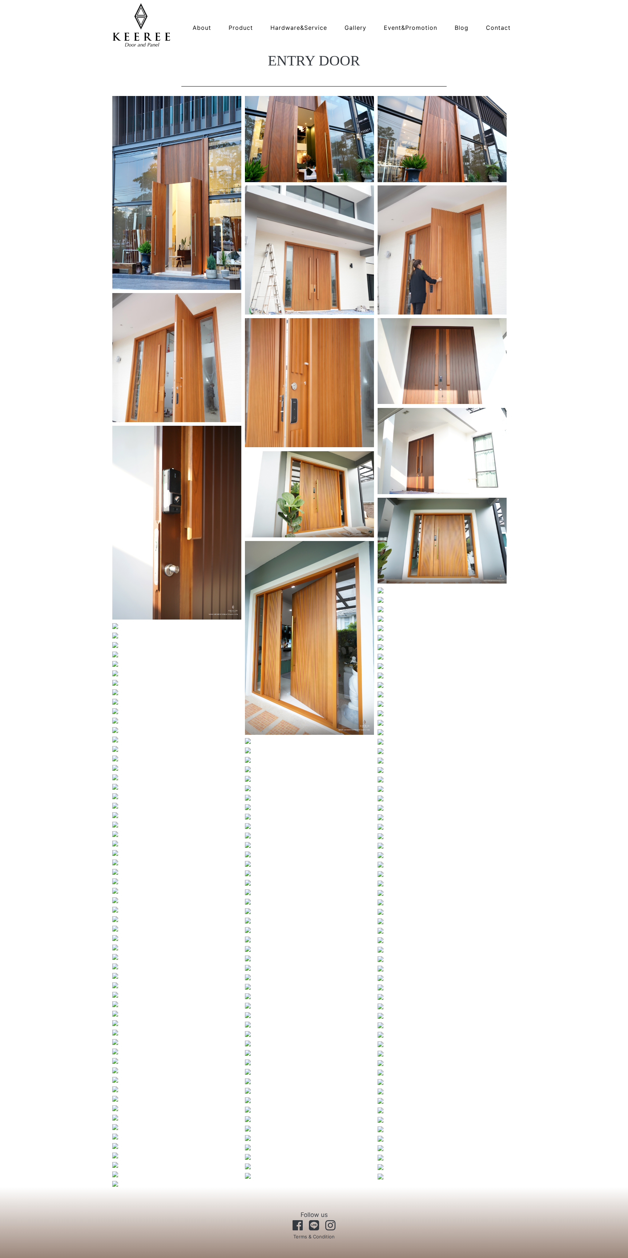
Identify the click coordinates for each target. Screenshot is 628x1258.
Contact (498, 27)
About (202, 27)
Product (241, 27)
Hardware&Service (298, 27)
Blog (461, 27)
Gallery (355, 27)
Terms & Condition (314, 1236)
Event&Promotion (410, 27)
